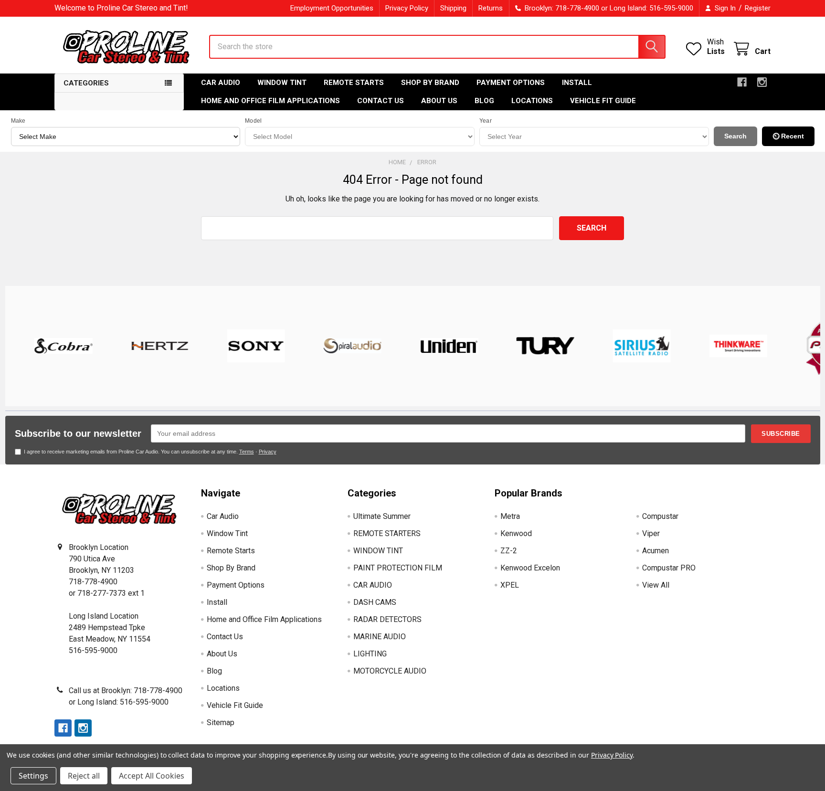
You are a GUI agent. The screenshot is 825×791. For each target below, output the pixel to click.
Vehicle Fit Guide (603, 100)
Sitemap (220, 722)
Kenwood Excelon (530, 567)
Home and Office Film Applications (270, 100)
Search (735, 136)
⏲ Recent (788, 136)
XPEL (509, 585)
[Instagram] (762, 82)
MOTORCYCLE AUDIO (389, 670)
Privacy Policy (406, 8)
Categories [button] (86, 83)
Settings (33, 775)
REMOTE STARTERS (387, 533)
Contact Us (380, 100)
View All (655, 585)
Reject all (84, 775)
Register (758, 8)
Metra (510, 516)
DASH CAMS (374, 602)
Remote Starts (354, 82)
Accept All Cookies (151, 775)
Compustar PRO (669, 567)
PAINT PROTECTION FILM (397, 567)
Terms (246, 451)
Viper (651, 533)
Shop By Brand (430, 82)
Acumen (655, 550)
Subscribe (781, 433)
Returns (490, 8)
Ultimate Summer (382, 516)
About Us (439, 100)
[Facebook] (742, 82)
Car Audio (220, 82)
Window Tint (282, 82)
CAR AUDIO (372, 585)
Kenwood (516, 533)
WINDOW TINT (378, 550)
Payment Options (510, 82)
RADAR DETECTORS (387, 619)
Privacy (267, 451)
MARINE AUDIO (379, 636)
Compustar (660, 516)
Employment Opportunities (331, 8)
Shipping (453, 8)
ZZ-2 (508, 550)
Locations (532, 100)
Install (577, 82)
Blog (484, 100)
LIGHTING (370, 653)
